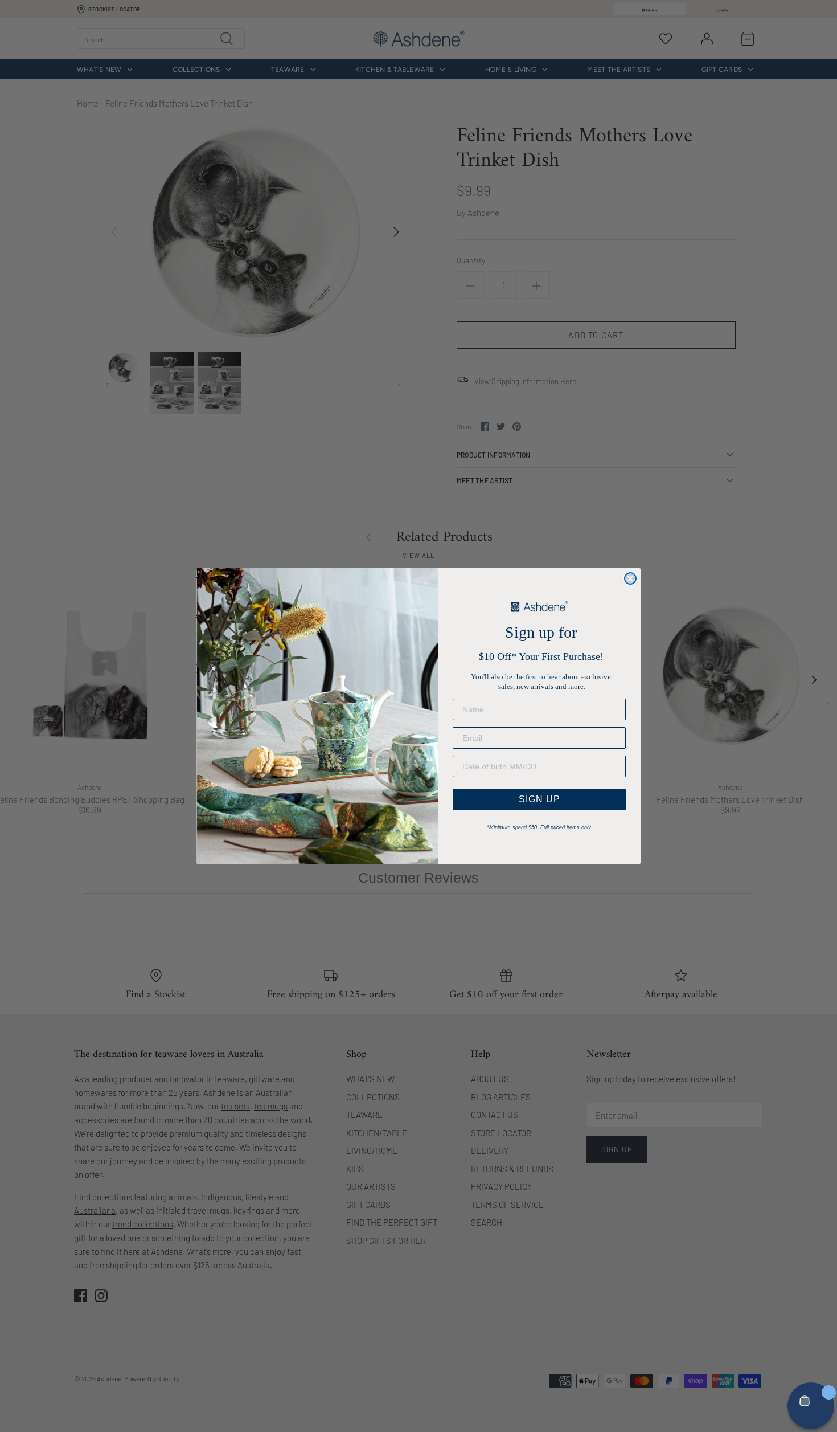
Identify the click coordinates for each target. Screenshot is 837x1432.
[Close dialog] (630, 578)
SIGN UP (539, 799)
